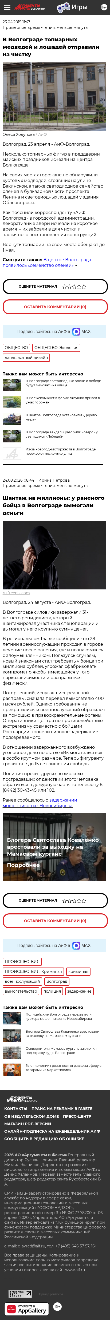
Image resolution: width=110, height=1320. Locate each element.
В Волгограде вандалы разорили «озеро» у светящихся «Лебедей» (62, 434)
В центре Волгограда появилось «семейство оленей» (47, 262)
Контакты (15, 1108)
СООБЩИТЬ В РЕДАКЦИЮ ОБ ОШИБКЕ (44, 1138)
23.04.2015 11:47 (16, 21)
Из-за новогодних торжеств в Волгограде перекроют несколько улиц (61, 451)
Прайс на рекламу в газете (62, 1108)
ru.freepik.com (16, 592)
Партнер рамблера (50, 1294)
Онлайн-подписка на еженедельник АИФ (52, 1131)
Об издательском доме (31, 1116)
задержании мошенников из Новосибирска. (40, 803)
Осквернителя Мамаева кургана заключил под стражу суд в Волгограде (61, 1051)
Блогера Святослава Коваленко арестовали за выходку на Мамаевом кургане (53, 847)
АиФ (42, 134)
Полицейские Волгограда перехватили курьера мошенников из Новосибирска (59, 1016)
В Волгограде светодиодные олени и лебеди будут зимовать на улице (63, 383)
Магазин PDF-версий (27, 1123)
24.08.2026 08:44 (18, 480)
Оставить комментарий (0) (55, 306)
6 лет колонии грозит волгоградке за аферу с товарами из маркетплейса (63, 1068)
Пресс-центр (77, 1116)
